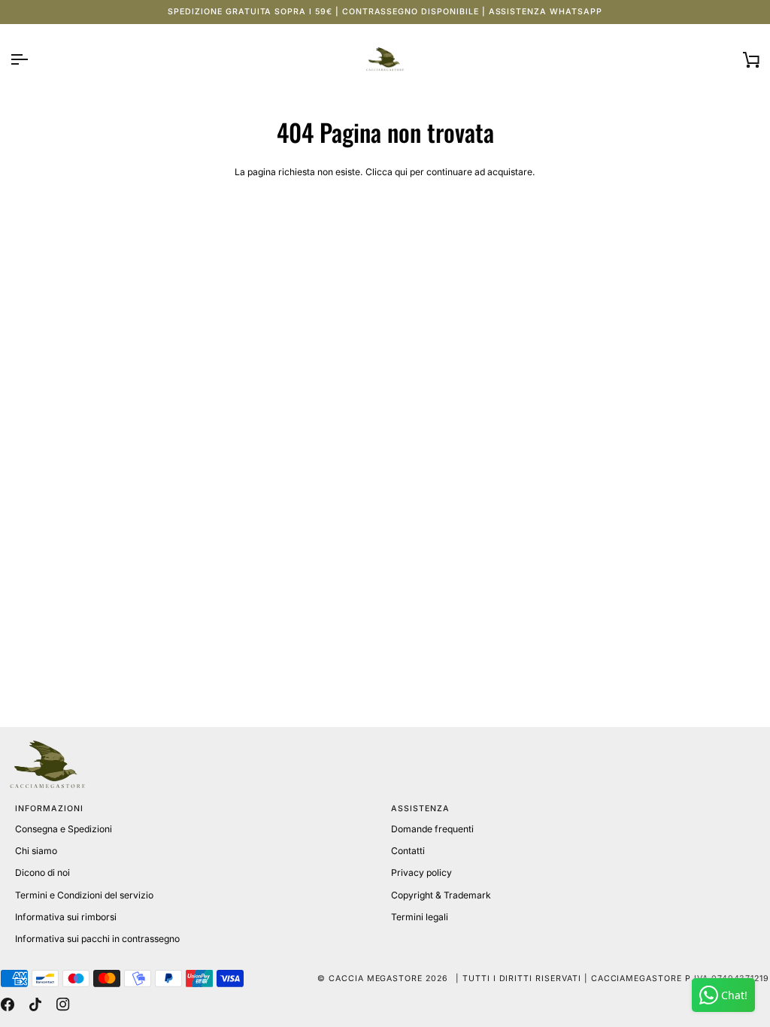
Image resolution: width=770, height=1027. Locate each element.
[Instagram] (63, 1004)
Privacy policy (421, 872)
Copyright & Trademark (441, 895)
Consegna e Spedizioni (63, 829)
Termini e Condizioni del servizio (84, 895)
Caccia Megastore (376, 978)
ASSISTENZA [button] (420, 808)
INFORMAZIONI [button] (49, 808)
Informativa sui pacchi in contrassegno (97, 938)
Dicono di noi (42, 872)
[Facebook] (7, 1004)
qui (401, 171)
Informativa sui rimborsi (66, 916)
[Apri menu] (32, 59)
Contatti (408, 850)
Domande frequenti (432, 829)
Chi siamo (36, 850)
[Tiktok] (35, 1004)
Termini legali (419, 916)
